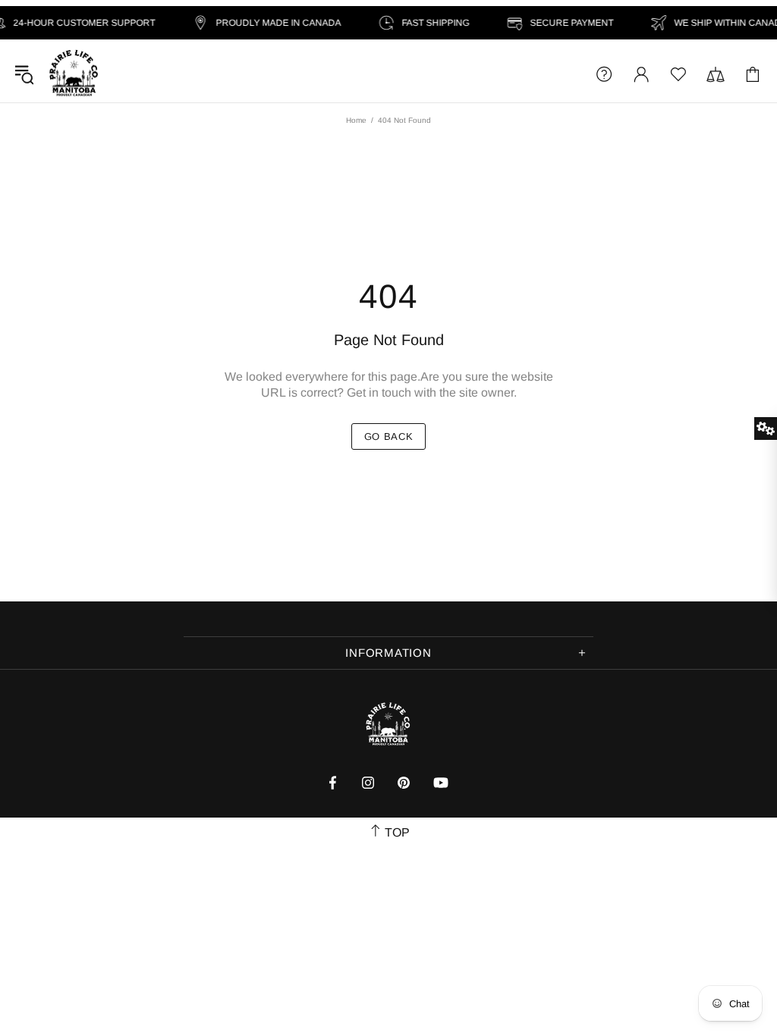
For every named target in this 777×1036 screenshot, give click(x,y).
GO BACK (389, 436)
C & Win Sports (74, 74)
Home (356, 120)
